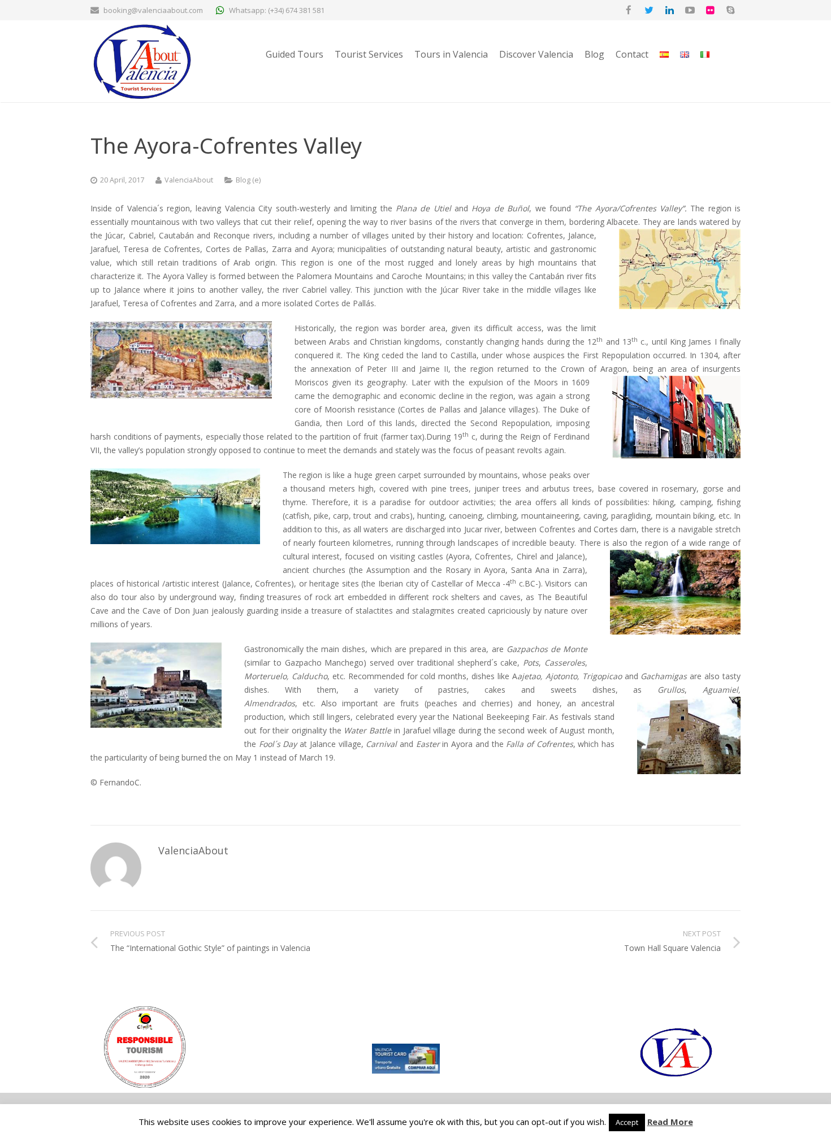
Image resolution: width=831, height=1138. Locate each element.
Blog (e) (248, 180)
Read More (670, 1121)
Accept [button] (627, 1122)
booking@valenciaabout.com (153, 10)
